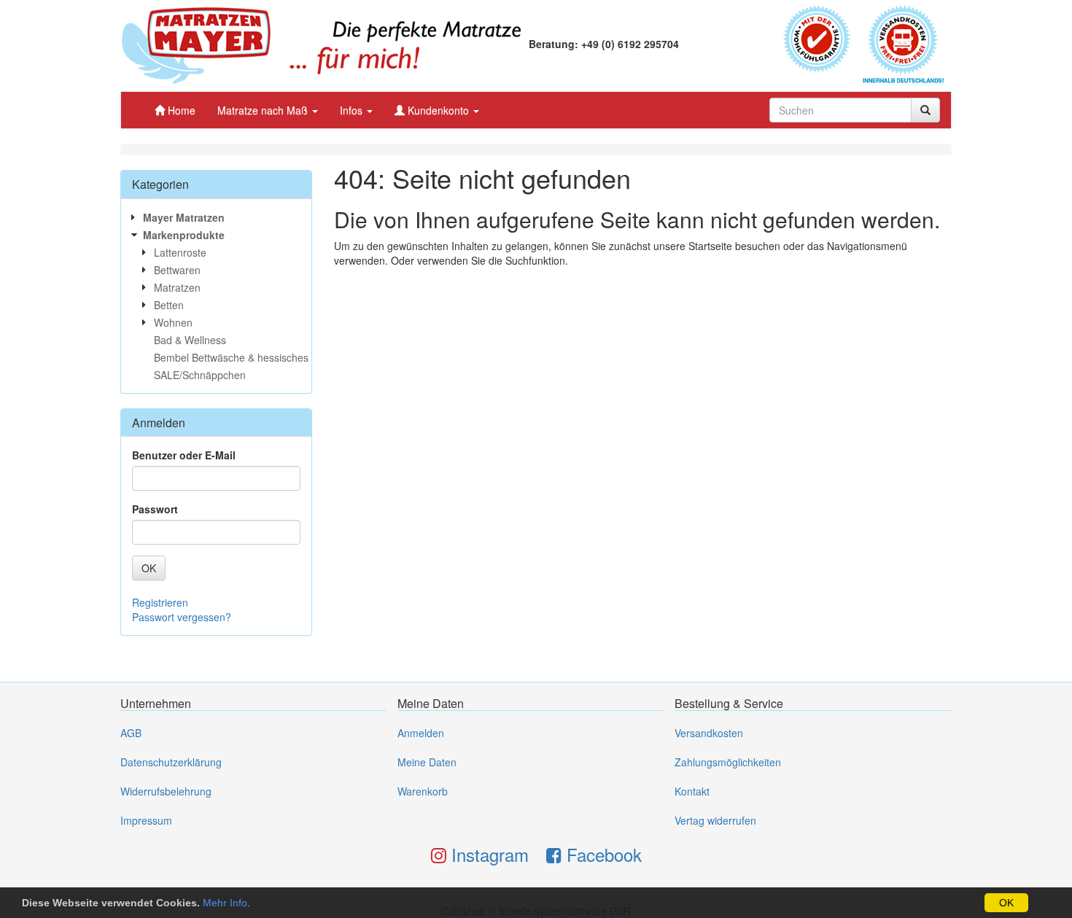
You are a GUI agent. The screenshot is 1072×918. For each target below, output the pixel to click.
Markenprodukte (184, 235)
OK (1006, 903)
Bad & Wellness (190, 340)
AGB (130, 733)
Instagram (487, 854)
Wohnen (173, 322)
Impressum (146, 820)
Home (180, 110)
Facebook (602, 854)
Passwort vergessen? (181, 617)
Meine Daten (427, 762)
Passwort (155, 509)
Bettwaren (177, 270)
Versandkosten (709, 733)
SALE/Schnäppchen (200, 375)
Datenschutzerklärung (171, 762)
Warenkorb (422, 791)
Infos (352, 110)
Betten (169, 305)
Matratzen (177, 287)
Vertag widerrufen (715, 820)
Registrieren (160, 602)
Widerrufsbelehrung (165, 791)
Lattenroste (180, 252)
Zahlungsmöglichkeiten (728, 762)
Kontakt (692, 791)
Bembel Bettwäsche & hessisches (231, 357)
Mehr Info (225, 903)
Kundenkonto (438, 110)
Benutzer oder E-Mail (184, 455)
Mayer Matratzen (184, 217)
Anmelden (420, 733)
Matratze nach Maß (264, 110)
